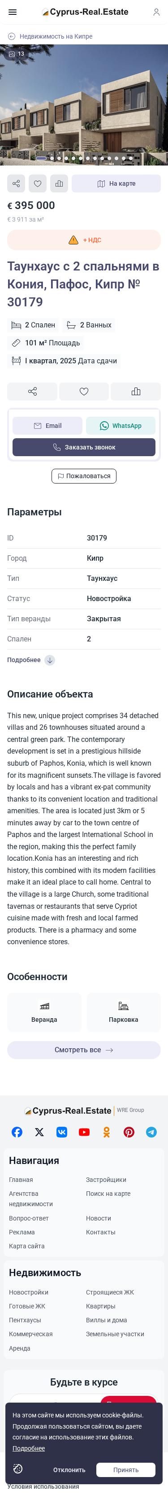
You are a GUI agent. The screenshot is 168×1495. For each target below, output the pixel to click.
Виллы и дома (106, 1320)
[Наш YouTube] (84, 1132)
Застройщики (106, 1179)
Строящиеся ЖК (110, 1292)
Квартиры (101, 1306)
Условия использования (43, 1486)
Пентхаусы (25, 1320)
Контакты (101, 1232)
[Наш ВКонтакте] (61, 1132)
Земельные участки (115, 1334)
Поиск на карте (108, 1193)
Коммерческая (31, 1334)
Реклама (22, 1232)
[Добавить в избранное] (38, 183)
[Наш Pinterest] (129, 1132)
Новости (98, 1218)
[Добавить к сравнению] (59, 183)
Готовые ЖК (27, 1306)
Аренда (19, 1348)
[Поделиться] (16, 183)
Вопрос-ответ (29, 1218)
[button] (84, 240)
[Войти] (156, 12)
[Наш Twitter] (39, 1132)
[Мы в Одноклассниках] (106, 1132)
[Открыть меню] (12, 12)
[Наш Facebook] (17, 1132)
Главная (21, 1179)
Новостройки (28, 1292)
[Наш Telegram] (151, 1132)
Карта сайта (27, 1246)
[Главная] (85, 12)
